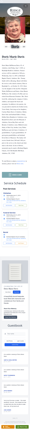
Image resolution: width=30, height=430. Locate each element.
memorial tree (21, 161)
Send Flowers (21, 243)
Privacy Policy (11, 423)
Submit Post (15, 344)
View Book (8, 292)
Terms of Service (19, 423)
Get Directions (9, 205)
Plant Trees (21, 205)
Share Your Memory (10, 317)
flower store (20, 164)
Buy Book (16, 292)
